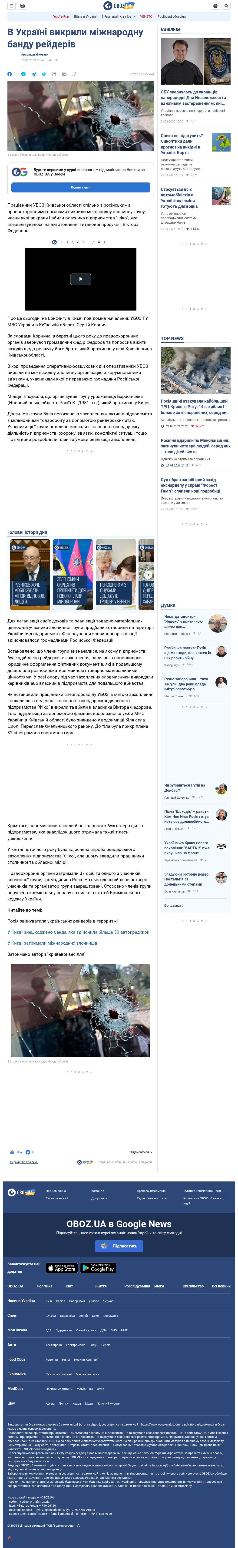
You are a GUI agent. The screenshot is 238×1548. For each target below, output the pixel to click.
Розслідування (137, 1286)
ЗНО (114, 1330)
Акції (93, 1345)
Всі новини (221, 1286)
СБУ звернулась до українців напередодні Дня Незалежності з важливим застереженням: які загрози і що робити (193, 97)
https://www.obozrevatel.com (160, 1424)
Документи (99, 1198)
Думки (168, 605)
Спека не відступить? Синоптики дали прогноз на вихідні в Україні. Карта (182, 144)
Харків (60, 1301)
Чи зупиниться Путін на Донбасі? (184, 788)
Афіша (50, 1403)
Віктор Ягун (171, 665)
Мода (89, 1403)
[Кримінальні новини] (85, 1163)
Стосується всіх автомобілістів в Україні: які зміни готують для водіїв (179, 198)
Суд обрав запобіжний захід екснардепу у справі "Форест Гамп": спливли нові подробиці (190, 485)
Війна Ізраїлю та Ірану (118, 16)
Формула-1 (110, 1315)
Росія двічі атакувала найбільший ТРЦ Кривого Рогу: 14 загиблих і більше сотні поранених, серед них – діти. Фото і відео (194, 407)
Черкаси (109, 1301)
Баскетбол (67, 1315)
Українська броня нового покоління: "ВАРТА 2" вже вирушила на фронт (187, 848)
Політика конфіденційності (201, 1191)
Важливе (171, 29)
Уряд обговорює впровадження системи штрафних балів (179, 218)
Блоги (159, 1286)
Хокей (83, 1315)
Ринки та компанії (59, 1374)
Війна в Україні (85, 16)
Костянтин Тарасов (177, 633)
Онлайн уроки (86, 1330)
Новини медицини (59, 1389)
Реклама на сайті (58, 1198)
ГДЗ (48, 1330)
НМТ (124, 1330)
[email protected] (62, 1513)
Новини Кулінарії (86, 1359)
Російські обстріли (172, 16)
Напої (66, 1359)
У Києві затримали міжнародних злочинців (52, 943)
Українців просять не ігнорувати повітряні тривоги (193, 113)
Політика (45, 1286)
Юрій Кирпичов (174, 891)
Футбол (51, 1315)
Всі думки (172, 905)
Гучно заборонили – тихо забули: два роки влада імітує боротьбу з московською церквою (186, 684)
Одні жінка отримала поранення (185, 459)
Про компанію (56, 1191)
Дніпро (94, 1301)
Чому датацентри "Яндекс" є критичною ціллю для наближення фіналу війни (183, 621)
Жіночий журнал (109, 1403)
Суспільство (193, 1286)
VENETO (146, 16)
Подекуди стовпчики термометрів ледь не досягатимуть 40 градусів (180, 164)
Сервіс (105, 1345)
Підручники (64, 1330)
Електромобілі (76, 1345)
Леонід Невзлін (174, 828)
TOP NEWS (172, 338)
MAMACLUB (85, 1389)
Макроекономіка (87, 1374)
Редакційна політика (24, 1162)
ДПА (103, 1330)
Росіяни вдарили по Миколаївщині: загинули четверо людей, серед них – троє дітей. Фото (196, 446)
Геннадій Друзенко (176, 797)
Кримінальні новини (34, 54)
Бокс (95, 1315)
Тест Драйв (54, 1345)
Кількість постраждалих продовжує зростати (196, 420)
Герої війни (61, 16)
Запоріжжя (77, 1301)
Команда (97, 1191)
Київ (49, 1301)
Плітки (63, 1403)
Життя (101, 1286)
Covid (100, 1389)
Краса (77, 1403)
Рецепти (52, 1359)
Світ (69, 1286)
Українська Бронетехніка (180, 860)
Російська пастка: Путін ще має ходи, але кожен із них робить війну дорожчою (187, 653)
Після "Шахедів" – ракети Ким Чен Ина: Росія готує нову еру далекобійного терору (186, 816)
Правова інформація (151, 1191)
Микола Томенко (175, 696)
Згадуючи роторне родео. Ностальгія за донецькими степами (187, 879)
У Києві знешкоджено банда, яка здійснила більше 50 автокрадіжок (78, 932)
